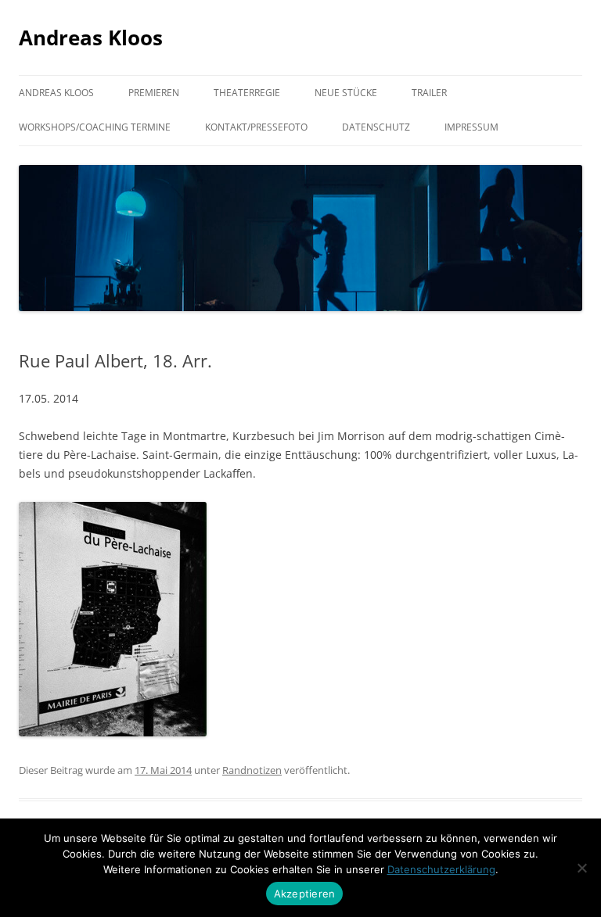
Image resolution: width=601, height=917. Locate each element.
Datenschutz (376, 127)
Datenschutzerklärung (441, 869)
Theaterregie (247, 92)
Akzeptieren (305, 893)
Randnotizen (252, 770)
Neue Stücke (346, 92)
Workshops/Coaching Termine (95, 127)
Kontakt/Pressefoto (256, 127)
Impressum (471, 127)
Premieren (153, 92)
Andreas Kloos (91, 37)
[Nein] (581, 868)
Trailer (429, 92)
